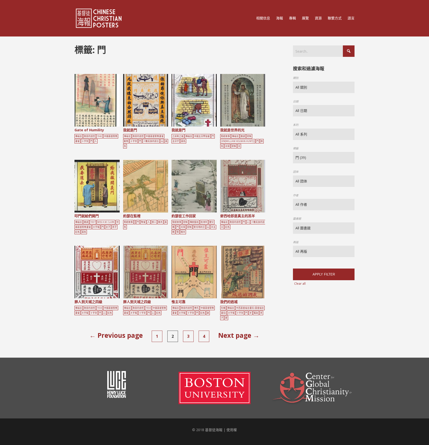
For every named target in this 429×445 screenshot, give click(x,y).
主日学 (175, 141)
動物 (126, 141)
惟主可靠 (178, 301)
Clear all (300, 283)
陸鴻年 (204, 222)
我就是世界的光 (232, 130)
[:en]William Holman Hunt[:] (237, 141)
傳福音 (78, 136)
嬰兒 (211, 222)
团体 (295, 171)
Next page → (238, 335)
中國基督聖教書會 (155, 136)
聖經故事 (225, 136)
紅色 (77, 232)
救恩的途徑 (89, 136)
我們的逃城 (229, 301)
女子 (108, 227)
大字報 (96, 227)
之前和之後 (177, 136)
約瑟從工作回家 (184, 215)
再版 (295, 242)
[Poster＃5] (102, 101)
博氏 (196, 308)
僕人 (154, 222)
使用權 (231, 429)
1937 (92, 222)
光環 (227, 146)
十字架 (85, 141)
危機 (223, 308)
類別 (295, 78)
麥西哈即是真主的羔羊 (237, 215)
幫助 (256, 312)
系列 (295, 125)
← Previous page (116, 335)
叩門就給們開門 (86, 215)
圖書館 (297, 218)
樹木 (160, 222)
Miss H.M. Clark (105, 222)
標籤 (295, 148)
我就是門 (130, 130)
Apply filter (324, 274)
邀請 (243, 136)
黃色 (183, 141)
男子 (114, 227)
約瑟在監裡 (132, 215)
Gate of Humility (89, 130)
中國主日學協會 (202, 136)
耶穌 (249, 136)
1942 (99, 136)
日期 (295, 101)
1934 (99, 308)
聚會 (143, 222)
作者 (295, 195)
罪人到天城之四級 (88, 301)
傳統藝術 (194, 222)
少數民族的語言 (151, 141)
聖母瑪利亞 (199, 227)
